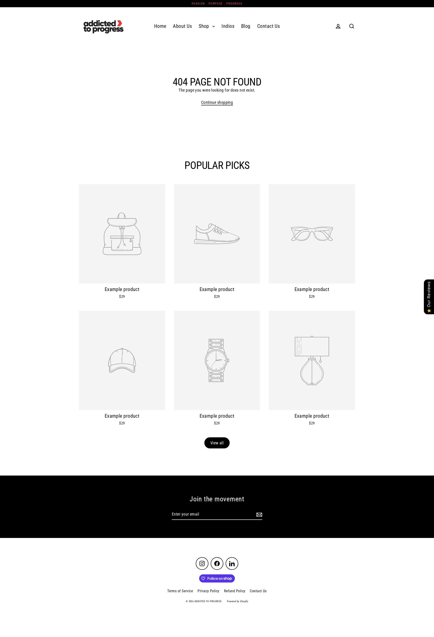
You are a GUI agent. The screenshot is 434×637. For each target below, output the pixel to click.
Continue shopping (217, 102)
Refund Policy (234, 591)
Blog (245, 26)
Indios (228, 26)
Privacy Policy (208, 591)
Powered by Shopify (237, 601)
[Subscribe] (258, 514)
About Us (182, 26)
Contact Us (268, 26)
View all (217, 442)
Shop (204, 26)
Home (160, 26)
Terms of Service (180, 591)
